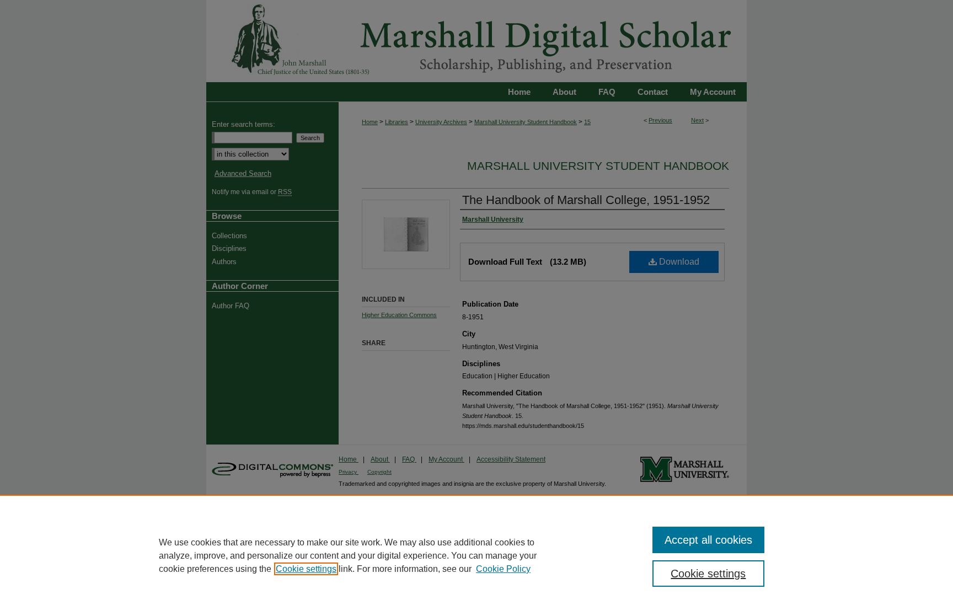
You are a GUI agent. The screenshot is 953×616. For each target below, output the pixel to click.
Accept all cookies (708, 540)
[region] (476, 555)
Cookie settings (306, 569)
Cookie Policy (503, 569)
